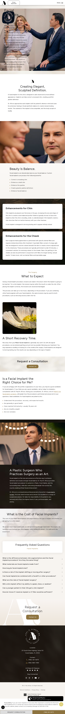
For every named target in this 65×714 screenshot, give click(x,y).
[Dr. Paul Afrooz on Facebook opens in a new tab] (32, 678)
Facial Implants (17, 69)
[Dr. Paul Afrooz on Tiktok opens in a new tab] (39, 678)
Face (10, 69)
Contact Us (32, 366)
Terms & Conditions (25, 690)
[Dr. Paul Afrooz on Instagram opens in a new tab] (26, 678)
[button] (3, 707)
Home (5, 69)
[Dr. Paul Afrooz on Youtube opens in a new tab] (36, 678)
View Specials (13, 3)
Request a (32, 609)
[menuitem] (26, 678)
